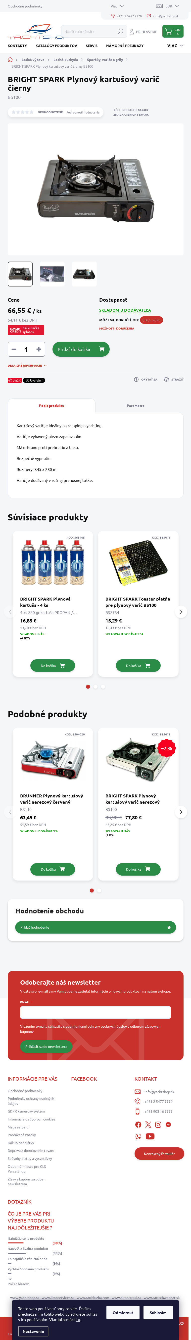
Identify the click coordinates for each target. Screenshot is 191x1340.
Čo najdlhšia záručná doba (27, 1259)
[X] (148, 1123)
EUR (168, 6)
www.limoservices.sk (58, 1297)
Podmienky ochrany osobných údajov (31, 1101)
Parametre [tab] (135, 405)
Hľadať (120, 31)
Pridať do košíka (74, 349)
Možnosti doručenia (116, 328)
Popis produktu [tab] (51, 405)
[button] (88, 687)
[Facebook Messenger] (168, 1123)
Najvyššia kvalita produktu (28, 1248)
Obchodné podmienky (25, 6)
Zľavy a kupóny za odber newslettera (26, 1181)
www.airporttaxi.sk (126, 1297)
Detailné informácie (25, 365)
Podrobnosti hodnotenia (82, 112)
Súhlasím (158, 1312)
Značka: (131, 114)
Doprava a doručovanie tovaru (31, 1150)
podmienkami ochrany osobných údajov (96, 1026)
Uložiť (17, 380)
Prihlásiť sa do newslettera (46, 1046)
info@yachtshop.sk (159, 1091)
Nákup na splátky (21, 1142)
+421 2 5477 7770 (158, 1101)
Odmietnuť (123, 1312)
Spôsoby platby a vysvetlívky (30, 1158)
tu (78, 1319)
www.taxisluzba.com (93, 1297)
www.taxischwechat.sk (162, 1297)
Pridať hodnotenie (34, 927)
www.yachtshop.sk (24, 1297)
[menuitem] (19, 45)
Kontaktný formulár (159, 1153)
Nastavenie (33, 1331)
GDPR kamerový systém (26, 1111)
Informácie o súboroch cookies (31, 1119)
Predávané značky (22, 1134)
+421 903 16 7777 (158, 1111)
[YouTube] (150, 1135)
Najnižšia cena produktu (26, 1238)
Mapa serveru (18, 1127)
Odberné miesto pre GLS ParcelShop (27, 1168)
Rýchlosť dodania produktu (28, 1269)
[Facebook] (138, 1123)
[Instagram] (158, 1123)
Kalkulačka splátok (31, 330)
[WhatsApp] (138, 1135)
